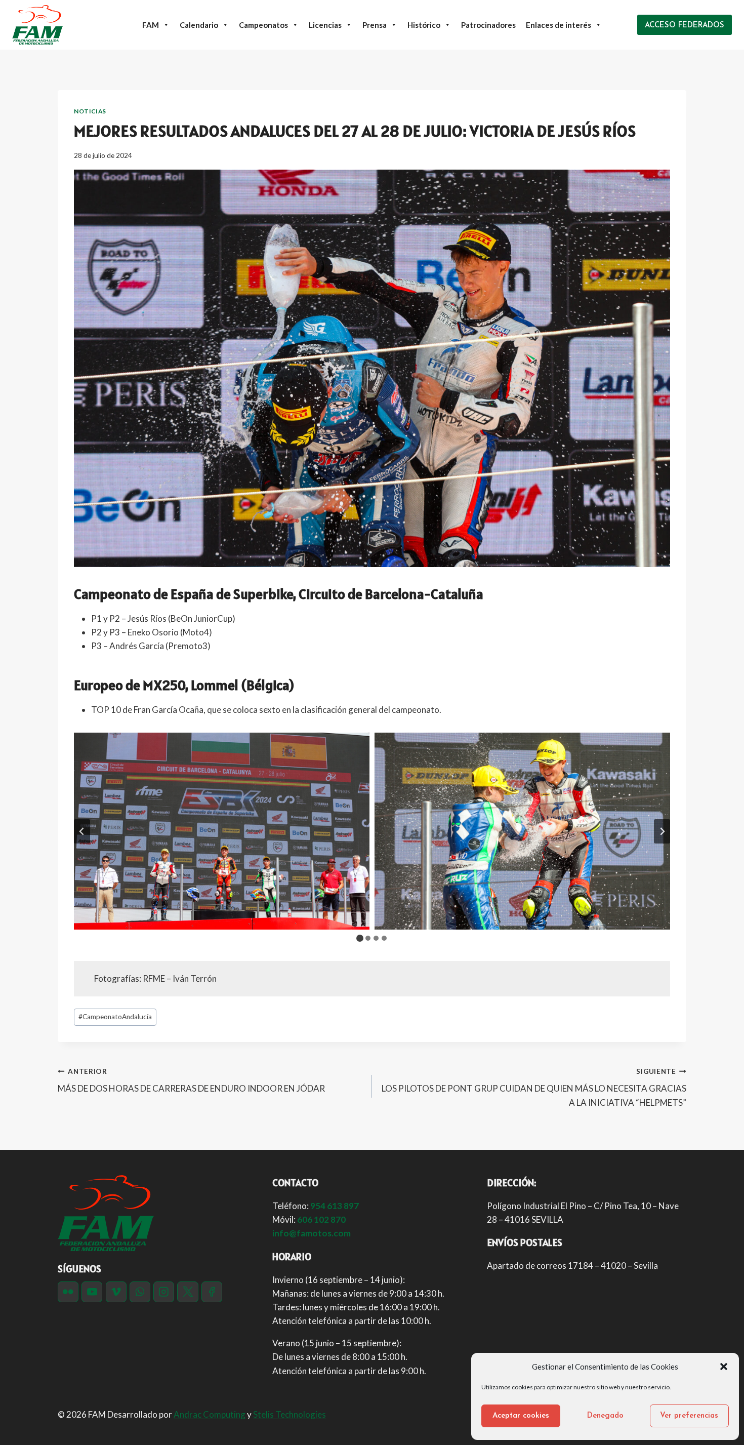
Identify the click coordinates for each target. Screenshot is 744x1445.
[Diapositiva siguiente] (662, 831)
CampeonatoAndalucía (115, 1017)
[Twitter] (187, 1291)
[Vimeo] (116, 1291)
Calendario (199, 24)
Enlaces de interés (558, 24)
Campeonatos (263, 24)
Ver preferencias (689, 1416)
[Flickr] (68, 1291)
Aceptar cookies (520, 1416)
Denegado (605, 1416)
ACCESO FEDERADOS (684, 25)
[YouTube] (91, 1291)
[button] (724, 1366)
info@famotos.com (311, 1233)
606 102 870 (321, 1219)
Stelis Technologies (289, 1414)
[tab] (359, 938)
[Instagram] (163, 1291)
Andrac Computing (209, 1414)
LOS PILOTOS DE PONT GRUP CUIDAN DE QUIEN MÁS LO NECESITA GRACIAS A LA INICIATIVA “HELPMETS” (534, 1087)
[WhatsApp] (140, 1291)
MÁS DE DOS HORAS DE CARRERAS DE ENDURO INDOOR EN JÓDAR (191, 1080)
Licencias (325, 24)
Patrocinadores (488, 24)
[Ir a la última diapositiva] (82, 831)
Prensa (374, 24)
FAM (150, 24)
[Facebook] (211, 1291)
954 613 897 (334, 1205)
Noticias (90, 111)
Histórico (423, 24)
